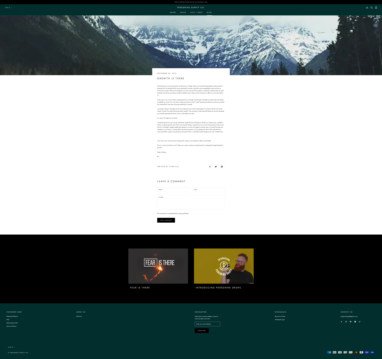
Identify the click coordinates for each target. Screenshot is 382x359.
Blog (209, 12)
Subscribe (202, 331)
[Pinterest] (350, 321)
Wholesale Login (280, 320)
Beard (173, 12)
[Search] (372, 7)
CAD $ (7, 7)
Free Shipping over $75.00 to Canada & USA (191, 2)
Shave (183, 12)
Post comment (166, 220)
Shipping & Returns (12, 316)
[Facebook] (341, 321)
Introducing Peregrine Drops (218, 287)
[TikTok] (359, 321)
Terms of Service (11, 326)
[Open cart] (376, 7)
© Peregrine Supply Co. (18, 353)
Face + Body (196, 12)
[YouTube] (355, 321)
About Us (79, 316)
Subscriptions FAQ (12, 323)
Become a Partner (280, 316)
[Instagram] (346, 321)
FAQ (7, 320)
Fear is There (140, 287)
